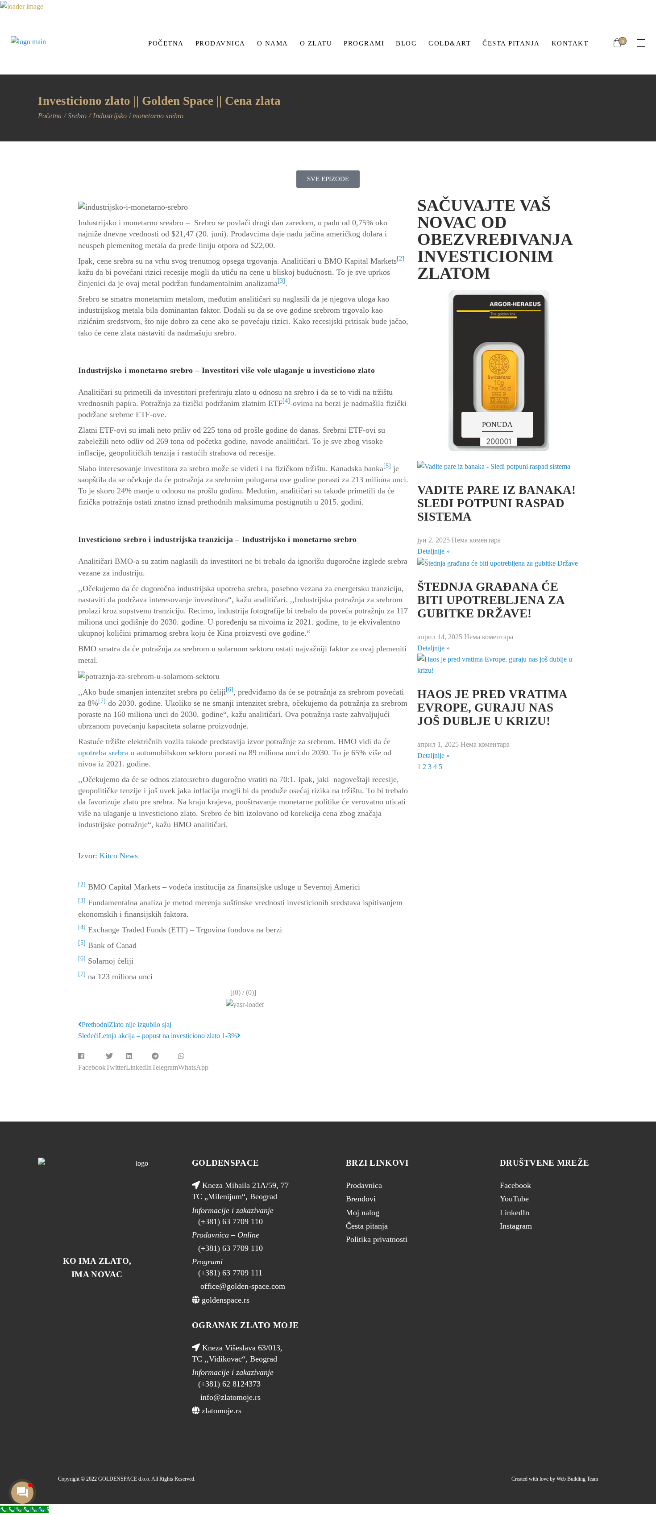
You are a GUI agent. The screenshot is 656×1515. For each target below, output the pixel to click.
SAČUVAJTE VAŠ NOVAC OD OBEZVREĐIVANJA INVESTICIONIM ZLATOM (494, 239)
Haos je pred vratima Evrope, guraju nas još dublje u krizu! (492, 707)
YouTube (514, 1198)
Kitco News (119, 855)
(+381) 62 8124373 (229, 1383)
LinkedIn (514, 1212)
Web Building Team (577, 1479)
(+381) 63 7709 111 (230, 1272)
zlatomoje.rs (220, 1410)
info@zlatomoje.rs (229, 1397)
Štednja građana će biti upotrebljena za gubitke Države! (491, 600)
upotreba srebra (103, 752)
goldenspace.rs (224, 1300)
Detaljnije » (433, 551)
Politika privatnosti (376, 1239)
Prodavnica (364, 1185)
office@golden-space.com (241, 1286)
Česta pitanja (367, 1225)
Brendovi (361, 1198)
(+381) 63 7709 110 (230, 1221)
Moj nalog (362, 1212)
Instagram (516, 1225)
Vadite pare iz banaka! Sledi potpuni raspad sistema (496, 503)
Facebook (515, 1185)
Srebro (77, 116)
